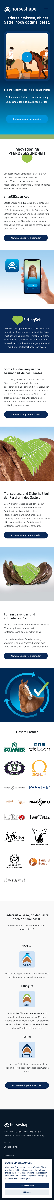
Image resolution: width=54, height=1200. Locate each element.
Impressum (9, 1155)
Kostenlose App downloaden (27, 119)
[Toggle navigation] (46, 9)
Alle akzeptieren (27, 1186)
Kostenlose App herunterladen (26, 238)
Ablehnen (27, 1192)
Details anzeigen (22, 1178)
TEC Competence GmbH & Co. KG (28, 1132)
